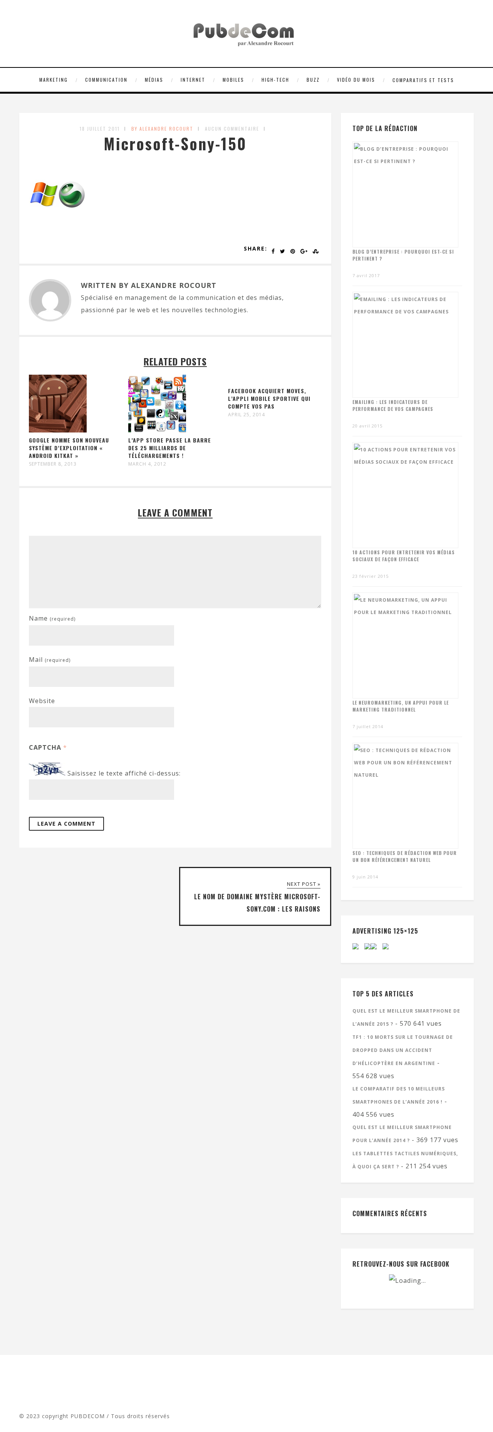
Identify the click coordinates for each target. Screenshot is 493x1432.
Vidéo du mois (356, 79)
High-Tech (275, 79)
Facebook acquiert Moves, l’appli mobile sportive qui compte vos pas (269, 398)
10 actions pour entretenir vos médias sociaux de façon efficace (403, 555)
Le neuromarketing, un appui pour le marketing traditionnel (400, 706)
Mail (49, 659)
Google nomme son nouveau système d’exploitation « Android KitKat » (69, 447)
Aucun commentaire (232, 128)
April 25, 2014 (246, 414)
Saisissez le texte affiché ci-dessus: (124, 773)
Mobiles (233, 79)
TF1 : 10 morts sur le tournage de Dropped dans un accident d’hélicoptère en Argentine (402, 1050)
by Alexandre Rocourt (162, 128)
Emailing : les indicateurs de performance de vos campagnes (392, 405)
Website (42, 701)
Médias (154, 79)
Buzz (313, 79)
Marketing (53, 79)
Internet (193, 79)
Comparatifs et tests (423, 80)
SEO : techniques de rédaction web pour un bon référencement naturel (404, 856)
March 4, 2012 (147, 464)
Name (52, 618)
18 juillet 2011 (100, 128)
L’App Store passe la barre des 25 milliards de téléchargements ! (169, 447)
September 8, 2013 (53, 464)
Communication (106, 79)
